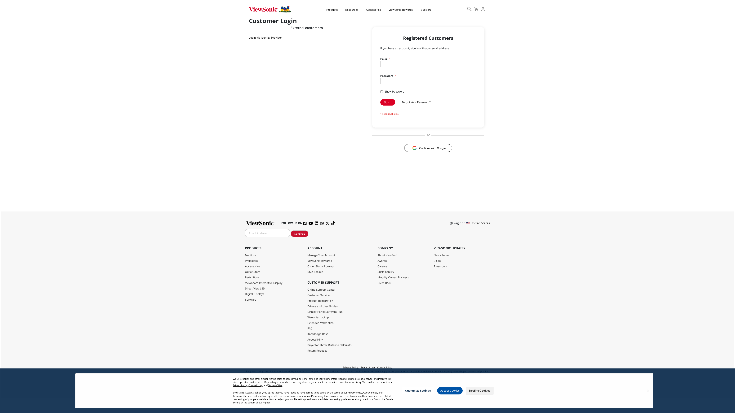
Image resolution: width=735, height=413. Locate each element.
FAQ (310, 328)
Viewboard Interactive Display (264, 283)
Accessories (373, 9)
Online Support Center (321, 289)
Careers (382, 266)
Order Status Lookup (320, 266)
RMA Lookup (315, 271)
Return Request (317, 350)
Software (250, 299)
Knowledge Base (317, 334)
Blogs (437, 260)
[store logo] (270, 9)
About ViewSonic (388, 255)
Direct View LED (255, 288)
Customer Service (318, 295)
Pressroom (440, 266)
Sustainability (385, 271)
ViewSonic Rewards (401, 9)
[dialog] (367, 390)
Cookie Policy (384, 367)
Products (332, 9)
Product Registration (320, 300)
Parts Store (252, 277)
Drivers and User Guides (322, 306)
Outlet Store (252, 271)
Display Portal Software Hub (325, 311)
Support (426, 9)
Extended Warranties (320, 322)
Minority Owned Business (393, 277)
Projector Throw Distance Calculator (329, 345)
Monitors (250, 255)
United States (480, 223)
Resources (351, 9)
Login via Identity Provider (265, 37)
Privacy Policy (351, 367)
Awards (382, 260)
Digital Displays (254, 294)
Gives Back (384, 283)
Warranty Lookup (318, 317)
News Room (441, 255)
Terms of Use (368, 367)
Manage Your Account (321, 255)
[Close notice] (648, 390)
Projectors (251, 260)
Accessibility (315, 339)
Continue (299, 233)
